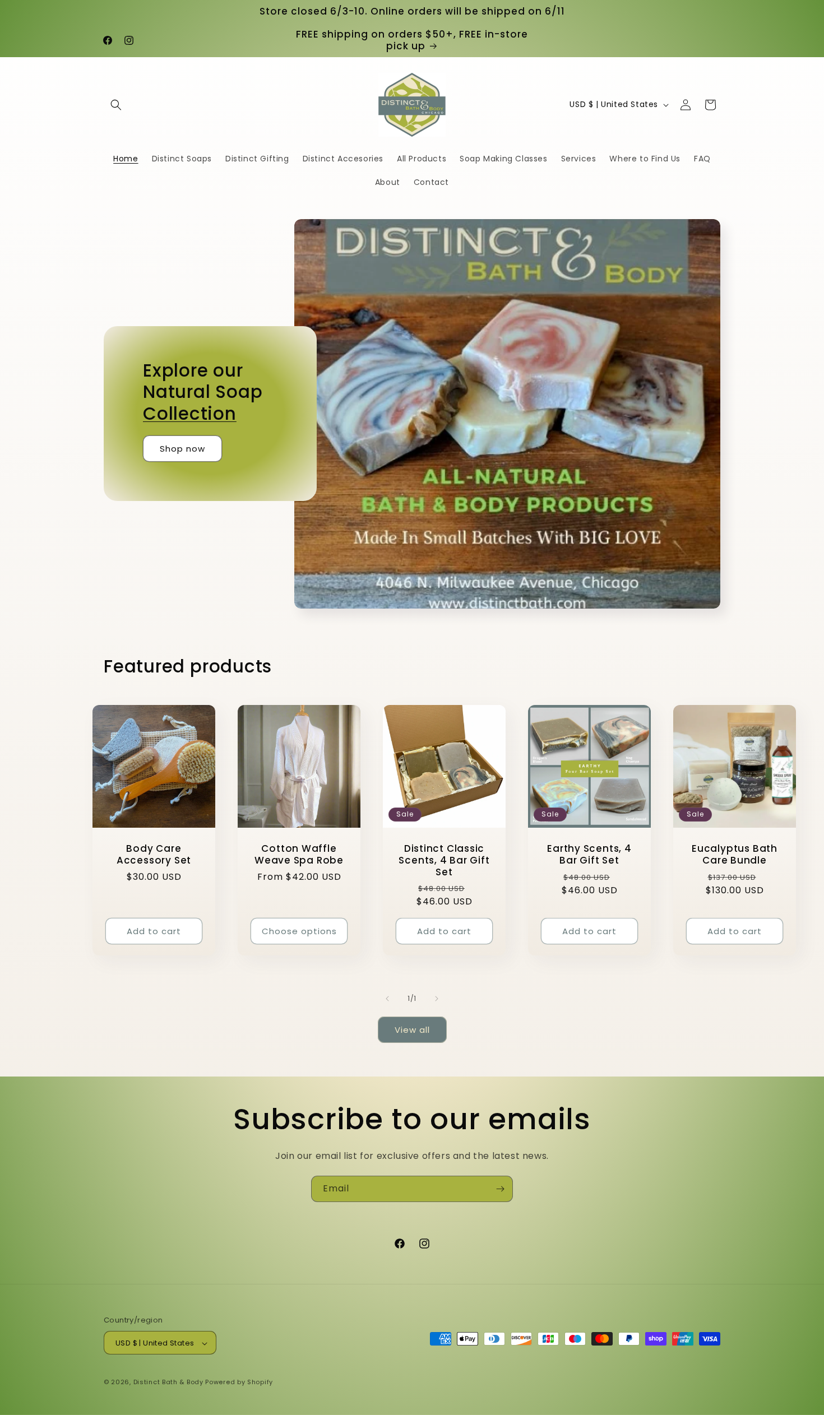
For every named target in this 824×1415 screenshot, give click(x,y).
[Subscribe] (500, 1189)
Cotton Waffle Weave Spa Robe (299, 854)
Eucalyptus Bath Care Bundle (734, 854)
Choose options (299, 931)
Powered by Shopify (239, 1382)
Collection (190, 413)
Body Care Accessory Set (154, 854)
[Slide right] (436, 998)
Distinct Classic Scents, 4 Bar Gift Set (444, 860)
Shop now (182, 448)
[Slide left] (387, 998)
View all (412, 1030)
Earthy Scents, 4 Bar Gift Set (589, 854)
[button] (116, 104)
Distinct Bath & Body (168, 1382)
